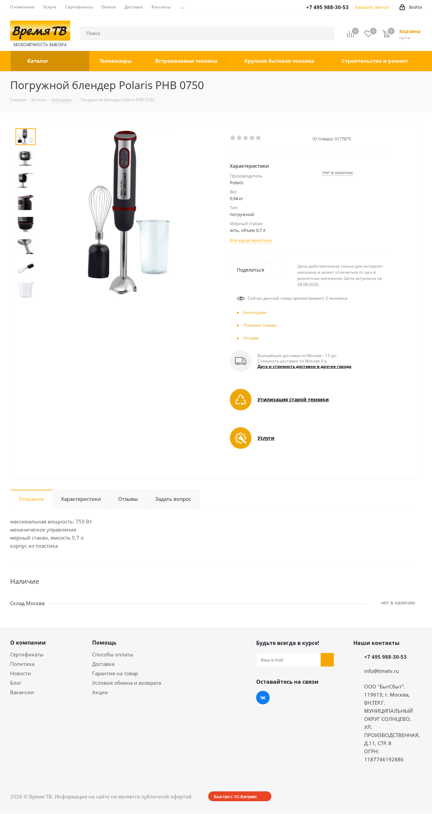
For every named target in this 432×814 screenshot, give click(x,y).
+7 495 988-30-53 (385, 656)
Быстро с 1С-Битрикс (235, 796)
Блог (15, 682)
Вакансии (22, 692)
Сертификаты (27, 654)
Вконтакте (263, 697)
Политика (22, 663)
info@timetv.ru (381, 671)
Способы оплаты (112, 654)
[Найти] (326, 33)
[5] (258, 138)
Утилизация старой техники (293, 399)
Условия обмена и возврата (126, 682)
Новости (20, 673)
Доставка (103, 663)
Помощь (104, 642)
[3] (246, 138)
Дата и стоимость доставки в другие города (304, 366)
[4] (252, 138)
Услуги (266, 438)
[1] (233, 138)
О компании (28, 642)
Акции (100, 692)
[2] (239, 138)
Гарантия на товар (115, 673)
